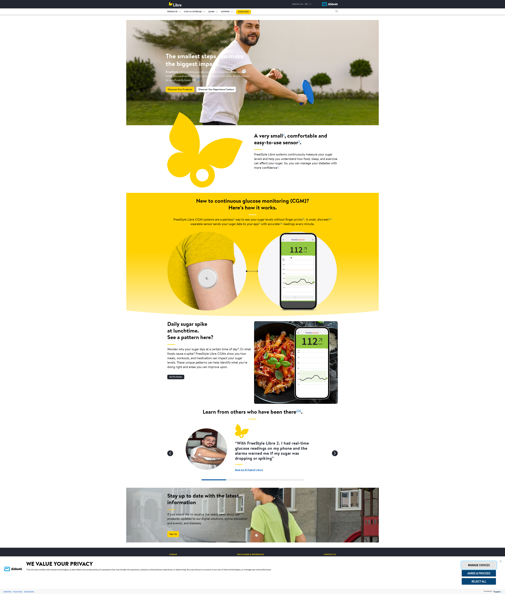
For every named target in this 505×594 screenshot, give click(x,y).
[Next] (335, 453)
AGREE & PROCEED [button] (479, 573)
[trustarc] (497, 591)
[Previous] (170, 453)
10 (303, 219)
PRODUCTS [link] (172, 12)
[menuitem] (174, 11)
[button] (337, 11)
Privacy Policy (17, 591)
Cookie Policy (7, 591)
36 (200, 80)
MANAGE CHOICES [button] (479, 565)
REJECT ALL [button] (479, 581)
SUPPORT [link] (225, 12)
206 (298, 410)
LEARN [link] (211, 12)
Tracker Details (29, 591)
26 (197, 80)
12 (259, 223)
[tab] (213, 479)
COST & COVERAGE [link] (193, 12)
